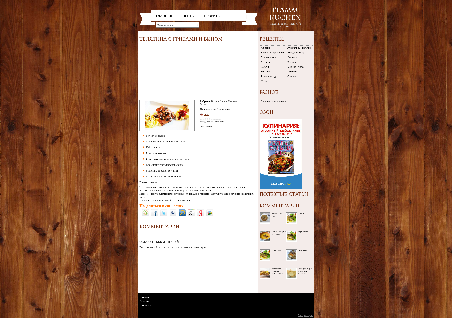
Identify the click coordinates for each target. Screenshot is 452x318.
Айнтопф (265, 48)
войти (156, 247)
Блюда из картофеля (272, 52)
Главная (164, 15)
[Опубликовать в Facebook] (154, 210)
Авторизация (305, 315)
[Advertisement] (169, 71)
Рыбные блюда (269, 76)
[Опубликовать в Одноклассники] (145, 208)
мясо (227, 109)
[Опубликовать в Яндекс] (200, 210)
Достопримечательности (273, 101)
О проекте (210, 15)
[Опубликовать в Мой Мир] (182, 210)
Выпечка (292, 57)
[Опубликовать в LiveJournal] (173, 210)
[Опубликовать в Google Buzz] (209, 210)
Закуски (265, 67)
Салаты (291, 76)
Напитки (265, 71)
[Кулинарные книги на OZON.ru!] (281, 117)
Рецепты (186, 15)
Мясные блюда (295, 67)
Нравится (206, 126)
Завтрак (291, 62)
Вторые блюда (219, 101)
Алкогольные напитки (299, 48)
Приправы (292, 71)
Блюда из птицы (296, 52)
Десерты (265, 62)
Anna (206, 114)
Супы (264, 81)
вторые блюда (216, 109)
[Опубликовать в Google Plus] (191, 210)
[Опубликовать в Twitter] (163, 210)
